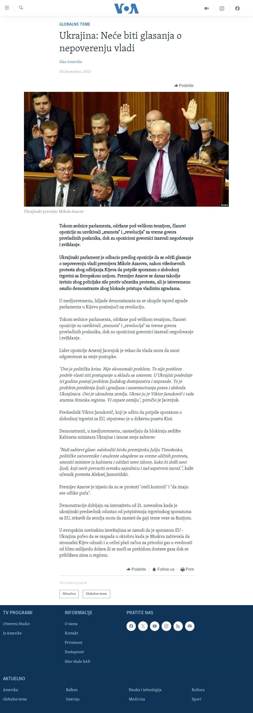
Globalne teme (74, 24)
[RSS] (178, 626)
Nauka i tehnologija (145, 690)
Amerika (10, 690)
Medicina (137, 699)
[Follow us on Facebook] (131, 626)
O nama (71, 624)
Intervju (73, 699)
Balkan (72, 690)
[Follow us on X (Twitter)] (143, 626)
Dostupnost (74, 652)
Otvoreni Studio (16, 624)
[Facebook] (237, 8)
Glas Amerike (70, 62)
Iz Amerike (12, 634)
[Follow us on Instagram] (166, 626)
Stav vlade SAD (77, 662)
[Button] (184, 86)
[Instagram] (222, 8)
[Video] (206, 8)
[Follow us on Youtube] (154, 626)
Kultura (198, 690)
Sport (196, 699)
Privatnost (73, 643)
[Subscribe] (189, 626)
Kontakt (71, 634)
